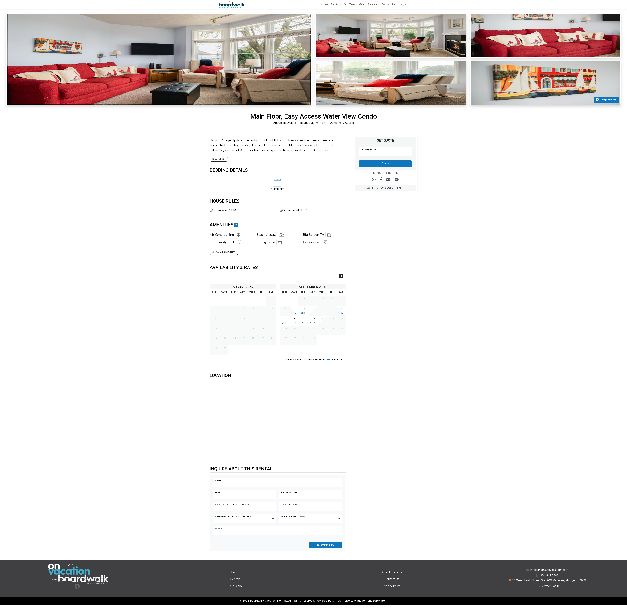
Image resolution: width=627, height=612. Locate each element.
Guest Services (369, 4)
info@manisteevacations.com (549, 569)
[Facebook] (77, 587)
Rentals (336, 4)
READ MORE (218, 159)
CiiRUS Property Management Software (358, 600)
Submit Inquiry (325, 545)
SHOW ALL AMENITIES (223, 252)
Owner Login (550, 586)
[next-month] (341, 276)
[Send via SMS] (397, 180)
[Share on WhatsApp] (374, 180)
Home (324, 4)
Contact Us (388, 4)
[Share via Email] (388, 180)
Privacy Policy (392, 586)
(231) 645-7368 (549, 575)
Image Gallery (608, 99)
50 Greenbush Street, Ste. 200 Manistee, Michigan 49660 (549, 580)
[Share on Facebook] (381, 180)
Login (403, 4)
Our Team (350, 4)
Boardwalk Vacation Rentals (268, 600)
